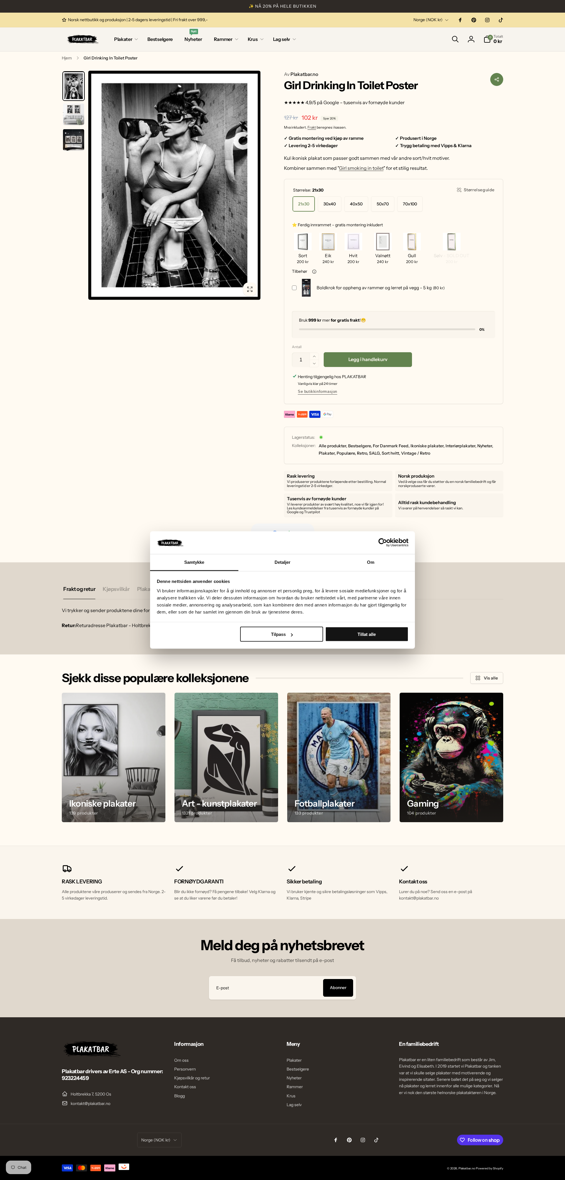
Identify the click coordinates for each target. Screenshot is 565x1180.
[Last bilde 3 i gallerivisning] (73, 140)
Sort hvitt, (391, 453)
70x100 (410, 204)
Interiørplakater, (461, 445)
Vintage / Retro (415, 453)
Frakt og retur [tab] (79, 589)
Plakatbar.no (301, 74)
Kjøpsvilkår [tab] (116, 589)
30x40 (329, 204)
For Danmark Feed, (391, 445)
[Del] (496, 79)
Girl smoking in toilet (361, 168)
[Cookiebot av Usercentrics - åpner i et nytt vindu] (382, 542)
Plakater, (327, 453)
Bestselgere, (360, 445)
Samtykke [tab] (194, 561)
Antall (297, 347)
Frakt (312, 127)
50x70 (383, 204)
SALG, (375, 453)
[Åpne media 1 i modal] (174, 185)
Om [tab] (370, 561)
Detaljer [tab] (283, 561)
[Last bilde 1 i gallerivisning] (73, 86)
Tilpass (278, 634)
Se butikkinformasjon (317, 391)
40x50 (356, 204)
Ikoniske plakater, (428, 445)
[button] (125, 39)
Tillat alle (367, 634)
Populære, (346, 453)
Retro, (362, 453)
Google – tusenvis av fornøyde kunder (364, 102)
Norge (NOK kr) (428, 19)
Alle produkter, (333, 445)
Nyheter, (485, 445)
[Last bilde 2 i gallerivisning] (73, 114)
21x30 (303, 204)
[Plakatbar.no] (91, 1055)
